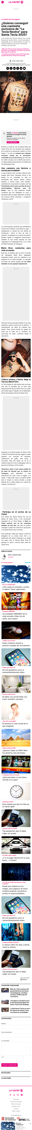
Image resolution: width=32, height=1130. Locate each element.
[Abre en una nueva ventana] (9, 1119)
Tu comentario (5, 1040)
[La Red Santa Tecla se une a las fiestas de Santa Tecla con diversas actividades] (5, 1010)
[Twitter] (11, 68)
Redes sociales (16, 1111)
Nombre (3, 1023)
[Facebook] (7, 68)
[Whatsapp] (17, 68)
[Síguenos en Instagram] (18, 1095)
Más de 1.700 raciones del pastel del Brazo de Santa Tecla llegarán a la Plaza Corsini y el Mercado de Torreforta (15, 50)
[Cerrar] (30, 1123)
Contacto (16, 1108)
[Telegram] (21, 68)
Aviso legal (16, 1099)
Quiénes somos (16, 1106)
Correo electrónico (6, 1032)
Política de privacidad (16, 1101)
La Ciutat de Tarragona (10, 19)
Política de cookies (16, 1104)
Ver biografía (10, 557)
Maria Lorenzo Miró (17, 60)
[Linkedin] (14, 68)
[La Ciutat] (16, 2)
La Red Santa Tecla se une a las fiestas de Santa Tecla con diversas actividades (20, 1010)
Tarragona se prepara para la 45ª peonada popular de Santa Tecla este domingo (15, 54)
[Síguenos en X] (14, 1095)
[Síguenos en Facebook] (10, 1095)
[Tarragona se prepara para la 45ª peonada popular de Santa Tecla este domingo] (5, 1002)
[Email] (24, 68)
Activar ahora (12, 142)
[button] (29, 341)
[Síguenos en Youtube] (21, 1095)
